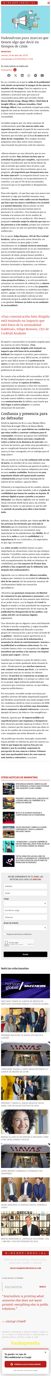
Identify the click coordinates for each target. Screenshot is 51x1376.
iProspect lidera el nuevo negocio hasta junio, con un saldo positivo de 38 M (22, 1104)
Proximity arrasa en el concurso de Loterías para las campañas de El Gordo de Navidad (32, 800)
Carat (36, 1337)
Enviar (25, 954)
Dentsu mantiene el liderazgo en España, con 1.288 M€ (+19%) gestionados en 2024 (25, 1240)
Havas (29, 1337)
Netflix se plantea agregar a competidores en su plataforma (30, 814)
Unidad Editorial (23, 1334)
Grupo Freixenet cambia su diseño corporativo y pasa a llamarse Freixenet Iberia (31, 829)
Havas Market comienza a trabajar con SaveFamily (21, 1172)
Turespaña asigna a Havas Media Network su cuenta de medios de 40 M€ (24, 1070)
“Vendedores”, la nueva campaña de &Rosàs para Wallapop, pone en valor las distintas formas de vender (32, 844)
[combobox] (19, 1286)
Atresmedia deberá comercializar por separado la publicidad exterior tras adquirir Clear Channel (32, 786)
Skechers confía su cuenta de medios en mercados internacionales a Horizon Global (25, 1002)
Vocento (20, 1337)
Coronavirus (6, 70)
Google (43, 1332)
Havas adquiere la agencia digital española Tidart (24, 1206)
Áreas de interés (11, 923)
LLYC (3, 1334)
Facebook (5, 1332)
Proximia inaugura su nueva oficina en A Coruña (22, 1036)
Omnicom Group (39, 1334)
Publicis (11, 1334)
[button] (9, 75)
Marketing (6, 51)
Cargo (6, 898)
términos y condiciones (23, 934)
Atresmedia (16, 1332)
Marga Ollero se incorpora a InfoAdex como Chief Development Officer (25, 1138)
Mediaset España (30, 1332)
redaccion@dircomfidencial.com (25, 1268)
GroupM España (8, 1337)
